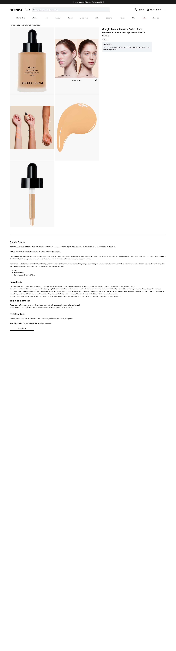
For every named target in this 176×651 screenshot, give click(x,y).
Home (122, 18)
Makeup (24, 25)
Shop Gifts (22, 328)
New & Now (20, 18)
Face (30, 25)
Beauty (58, 18)
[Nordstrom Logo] (20, 10)
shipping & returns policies (62, 307)
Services (156, 18)
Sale (143, 18)
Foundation (37, 25)
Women (34, 18)
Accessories (84, 18)
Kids (96, 18)
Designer (109, 18)
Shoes (70, 18)
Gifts (133, 18)
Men (46, 18)
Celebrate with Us (98, 2)
